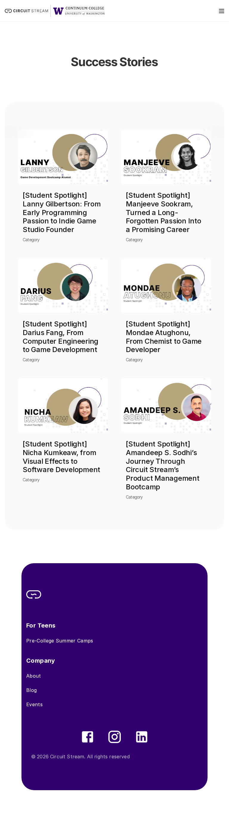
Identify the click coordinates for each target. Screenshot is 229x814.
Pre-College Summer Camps (59, 641)
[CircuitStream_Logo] (33, 594)
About (33, 676)
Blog (31, 690)
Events (34, 704)
